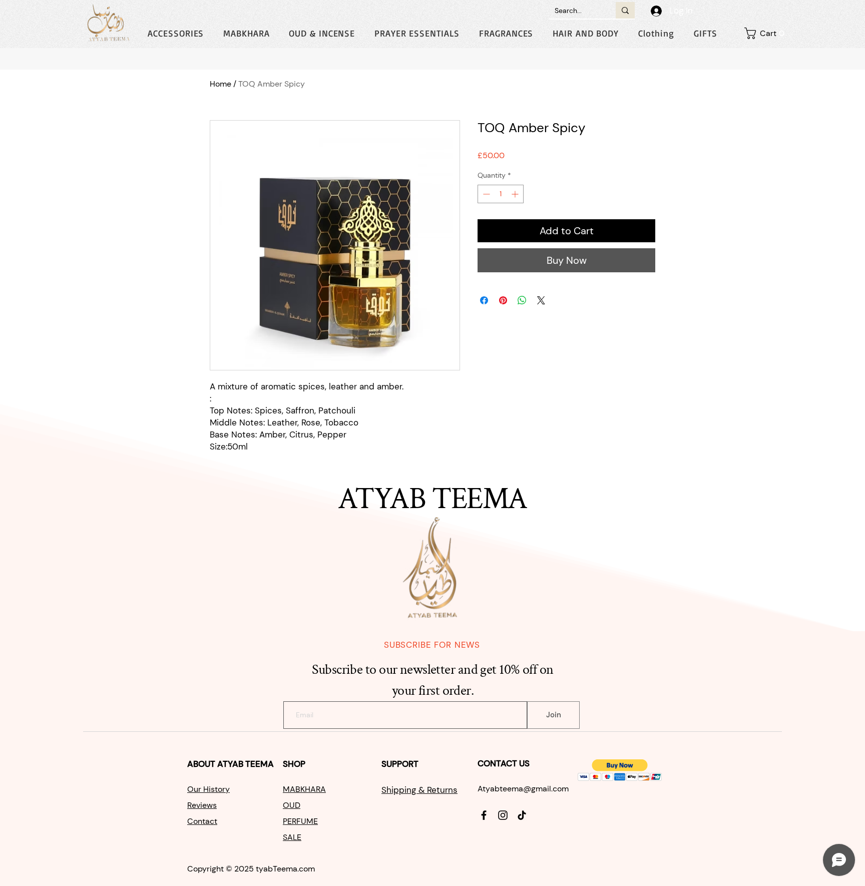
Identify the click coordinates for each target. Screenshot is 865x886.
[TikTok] (522, 815)
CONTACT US (504, 763)
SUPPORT (400, 763)
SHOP (295, 763)
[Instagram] (503, 815)
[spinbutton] (501, 194)
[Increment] (516, 194)
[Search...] (625, 10)
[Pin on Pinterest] (503, 300)
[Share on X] (541, 300)
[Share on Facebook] (484, 300)
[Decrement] (485, 194)
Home (220, 84)
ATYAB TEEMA (245, 763)
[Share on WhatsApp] (522, 300)
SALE (292, 837)
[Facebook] (484, 815)
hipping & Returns (422, 789)
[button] (656, 33)
